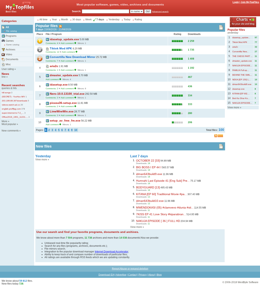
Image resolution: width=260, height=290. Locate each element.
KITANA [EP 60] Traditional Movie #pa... (161, 194)
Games (10, 40)
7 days (100, 19)
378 (23, 109)
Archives (10, 49)
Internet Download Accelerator (111, 251)
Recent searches (13, 85)
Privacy (143, 274)
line (4, 76)
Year (54, 19)
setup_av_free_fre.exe (65, 120)
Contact (132, 274)
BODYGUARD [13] (148, 187)
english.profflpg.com (11, 109)
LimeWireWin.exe (62, 111)
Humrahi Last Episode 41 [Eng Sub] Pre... (163, 180)
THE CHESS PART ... (242, 56)
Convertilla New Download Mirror (73, 57)
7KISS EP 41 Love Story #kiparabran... (161, 214)
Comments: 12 (52, 52)
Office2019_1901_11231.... (15, 117)
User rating (8, 69)
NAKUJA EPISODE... (242, 65)
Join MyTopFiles (250, 2)
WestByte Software (248, 282)
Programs (11, 36)
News (5, 73)
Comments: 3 (52, 98)
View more (41, 159)
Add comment (67, 43)
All (7, 27)
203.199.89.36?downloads (14, 101)
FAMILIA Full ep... (240, 70)
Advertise (121, 274)
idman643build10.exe (150, 200)
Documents (12, 59)
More (4, 121)
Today (127, 19)
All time (43, 19)
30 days (76, 19)
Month (64, 19)
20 (21, 105)
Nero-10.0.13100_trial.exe (67, 93)
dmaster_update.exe (64, 75)
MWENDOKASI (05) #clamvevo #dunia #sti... (165, 207)
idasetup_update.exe (64, 39)
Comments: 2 (52, 88)
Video (9, 54)
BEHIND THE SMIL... (242, 75)
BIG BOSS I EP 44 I (148, 167)
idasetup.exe (59, 84)
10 (75, 130)
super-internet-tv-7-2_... (13, 113)
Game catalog (12, 44)
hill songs (6, 92)
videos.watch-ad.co (11, 105)
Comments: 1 (52, 70)
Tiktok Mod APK (61, 48)
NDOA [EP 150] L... (241, 79)
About (151, 274)
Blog (159, 274)
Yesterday (113, 19)
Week (88, 19)
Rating (138, 19)
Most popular (9, 124)
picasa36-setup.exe (63, 102)
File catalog (11, 31)
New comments (10, 130)
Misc (8, 64)
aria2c (54, 66)
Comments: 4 (52, 43)
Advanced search (160, 11)
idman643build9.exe (149, 174)
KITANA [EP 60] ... (241, 93)
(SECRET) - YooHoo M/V (13, 97)
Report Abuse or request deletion (130, 268)
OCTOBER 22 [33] (148, 160)
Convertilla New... (240, 51)
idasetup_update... (241, 37)
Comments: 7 (52, 61)
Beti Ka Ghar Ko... (241, 98)
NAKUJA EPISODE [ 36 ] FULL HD (158, 221)
